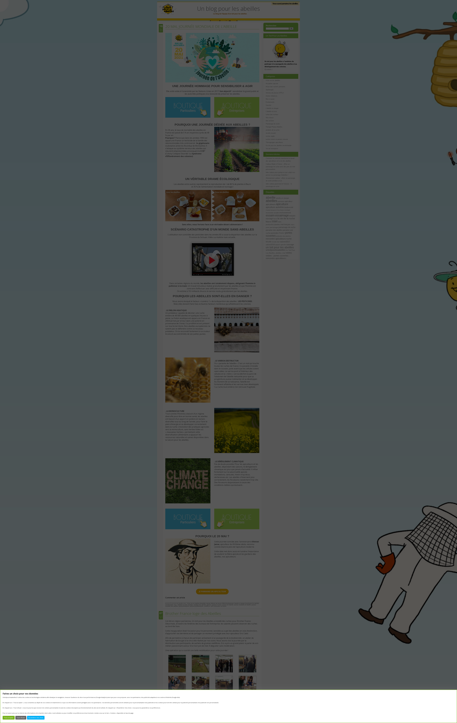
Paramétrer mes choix (35, 718)
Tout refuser (21, 718)
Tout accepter (8, 718)
